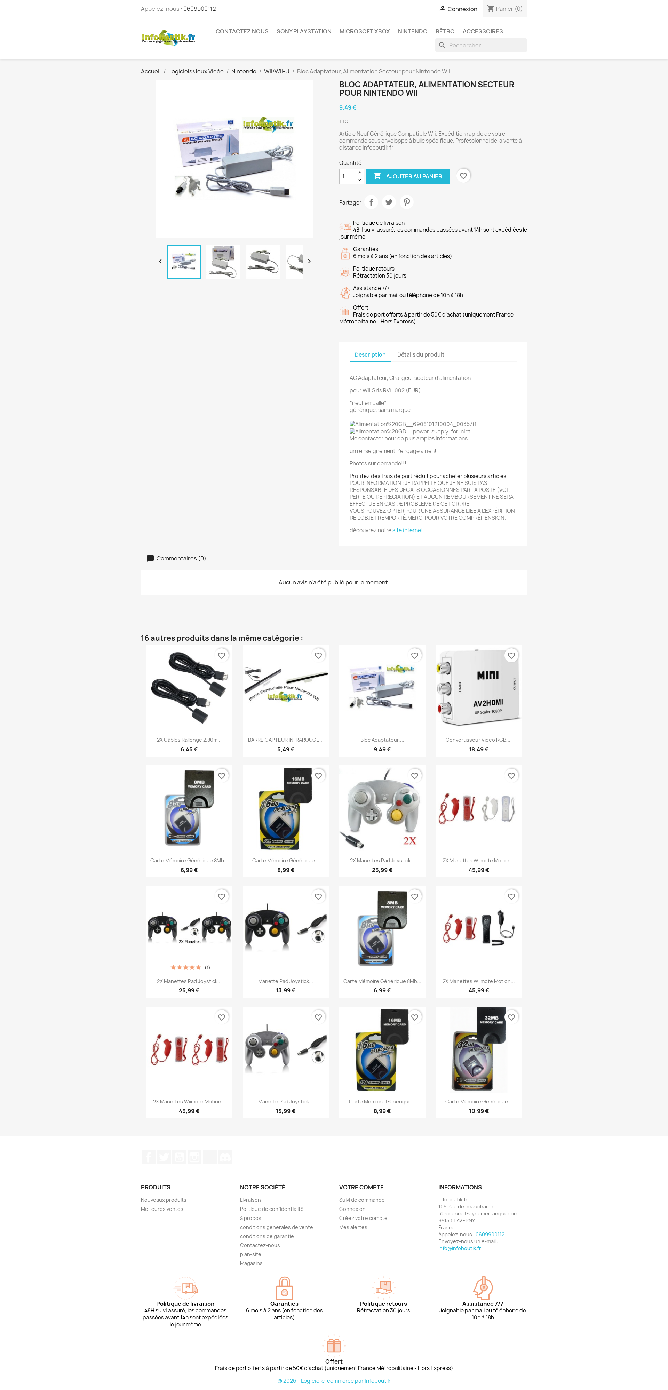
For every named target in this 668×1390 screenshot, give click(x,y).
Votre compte (361, 1187)
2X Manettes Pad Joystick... (382, 860)
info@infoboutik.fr (459, 1248)
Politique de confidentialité (272, 1209)
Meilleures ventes (162, 1209)
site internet (407, 530)
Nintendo (413, 31)
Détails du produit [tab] (421, 354)
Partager (371, 202)
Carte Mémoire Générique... (285, 860)
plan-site (250, 1254)
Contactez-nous (260, 1245)
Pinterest (407, 202)
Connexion (352, 1209)
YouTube (179, 1157)
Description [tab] (370, 354)
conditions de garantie (267, 1236)
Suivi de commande (362, 1200)
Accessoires (483, 31)
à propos (250, 1218)
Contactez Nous (242, 31)
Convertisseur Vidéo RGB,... (479, 739)
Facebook (149, 1157)
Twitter (164, 1157)
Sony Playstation (304, 31)
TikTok (210, 1157)
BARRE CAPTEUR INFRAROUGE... (286, 739)
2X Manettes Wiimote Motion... (479, 860)
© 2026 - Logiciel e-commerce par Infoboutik (334, 1380)
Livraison (250, 1200)
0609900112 (199, 9)
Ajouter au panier (407, 176)
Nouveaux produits (163, 1200)
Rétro (445, 31)
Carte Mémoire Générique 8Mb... (189, 860)
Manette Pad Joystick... (285, 981)
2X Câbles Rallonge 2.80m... (189, 739)
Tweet (389, 202)
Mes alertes (353, 1227)
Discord (225, 1157)
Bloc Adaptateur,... (382, 739)
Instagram (194, 1157)
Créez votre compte (363, 1218)
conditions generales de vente (276, 1227)
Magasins (251, 1263)
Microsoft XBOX (365, 31)
